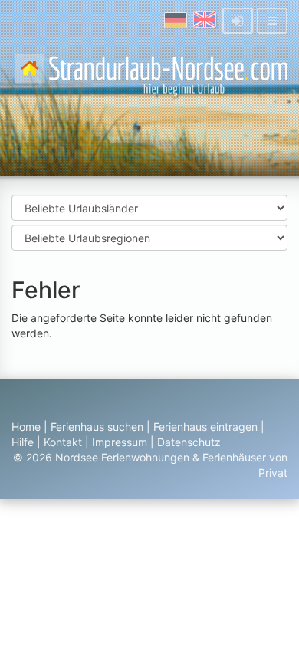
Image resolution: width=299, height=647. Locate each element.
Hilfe (23, 441)
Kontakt (63, 441)
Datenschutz (189, 441)
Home (26, 426)
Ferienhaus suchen (97, 426)
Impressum (119, 441)
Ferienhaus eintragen (205, 426)
